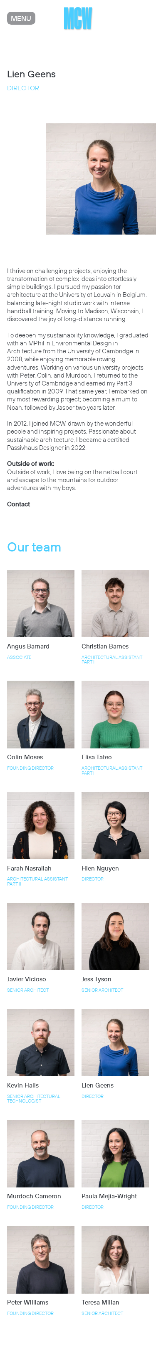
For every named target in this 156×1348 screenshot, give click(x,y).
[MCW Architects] (78, 18)
